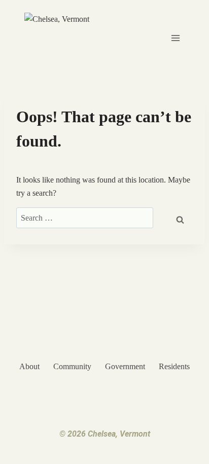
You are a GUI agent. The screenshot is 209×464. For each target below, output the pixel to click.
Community (72, 366)
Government (125, 366)
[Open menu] (175, 38)
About (29, 366)
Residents (174, 366)
